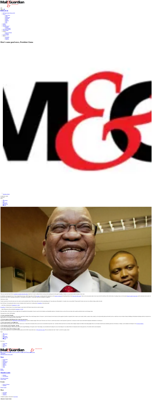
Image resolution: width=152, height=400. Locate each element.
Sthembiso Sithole (6, 194)
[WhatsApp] (6, 10)
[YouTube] (7, 10)
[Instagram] (1, 10)
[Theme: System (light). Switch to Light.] (2, 9)
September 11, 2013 (16, 305)
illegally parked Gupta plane (132, 296)
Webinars (4, 385)
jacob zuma (5, 343)
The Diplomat (5, 376)
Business (2, 370)
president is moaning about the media (21, 294)
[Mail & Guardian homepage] (76, 3)
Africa (4, 360)
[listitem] (2, 352)
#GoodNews (39, 303)
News (2, 357)
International (5, 361)
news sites (5, 345)
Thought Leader (5, 372)
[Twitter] (5, 10)
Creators (3, 353)
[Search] (4, 9)
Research (4, 393)
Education (5, 362)
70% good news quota (40, 329)
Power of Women (6, 384)
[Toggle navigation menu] (1, 8)
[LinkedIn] (2, 10)
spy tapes (37, 296)
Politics (1, 369)
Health (4, 363)
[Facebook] (0, 10)
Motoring (4, 364)
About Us (5, 394)
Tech (4, 365)
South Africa (5, 359)
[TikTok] (4, 10)
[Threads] (3, 10)
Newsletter (5, 392)
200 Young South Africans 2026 (6, 354)
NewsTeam (15, 396)
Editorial (4, 375)
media (4, 344)
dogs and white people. (77, 296)
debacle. (140, 323)
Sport (4, 367)
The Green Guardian (4, 378)
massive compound (58, 296)
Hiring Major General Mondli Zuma (19, 320)
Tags (1, 353)
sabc (4, 346)
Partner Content (3, 387)
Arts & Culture (3, 379)
